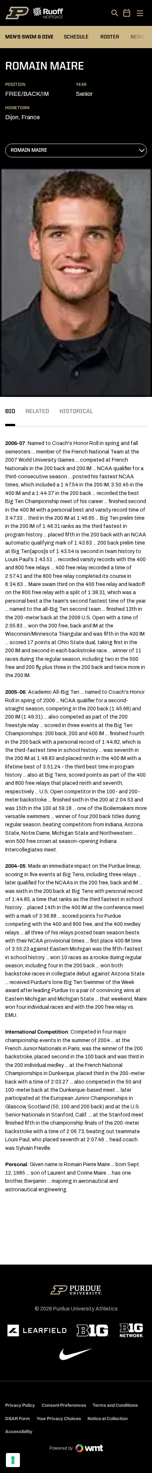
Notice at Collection (107, 1418)
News (137, 37)
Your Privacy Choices (59, 1418)
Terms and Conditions (115, 1405)
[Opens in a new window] (36, 1330)
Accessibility (18, 1431)
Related (37, 412)
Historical (76, 412)
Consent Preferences (64, 1405)
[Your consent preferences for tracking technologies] (13, 1460)
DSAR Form (17, 1418)
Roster (109, 37)
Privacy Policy (20, 1405)
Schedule (76, 37)
